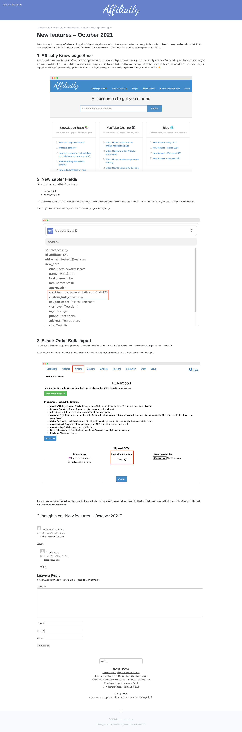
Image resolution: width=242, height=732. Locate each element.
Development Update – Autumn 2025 (121, 683)
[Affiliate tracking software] (121, 10)
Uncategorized (145, 697)
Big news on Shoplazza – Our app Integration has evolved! (121, 675)
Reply (40, 543)
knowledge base (97, 27)
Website (40, 638)
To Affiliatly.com (115, 719)
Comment (41, 586)
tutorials (133, 697)
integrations (108, 697)
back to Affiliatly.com (12, 4)
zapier (109, 27)
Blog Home (128, 719)
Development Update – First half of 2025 (121, 686)
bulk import (84, 27)
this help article (68, 208)
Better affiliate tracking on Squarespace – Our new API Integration (121, 679)
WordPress (117, 725)
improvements (65, 27)
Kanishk (141, 725)
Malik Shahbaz (50, 529)
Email (40, 630)
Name (40, 623)
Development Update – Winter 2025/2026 (121, 672)
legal (117, 697)
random (124, 697)
